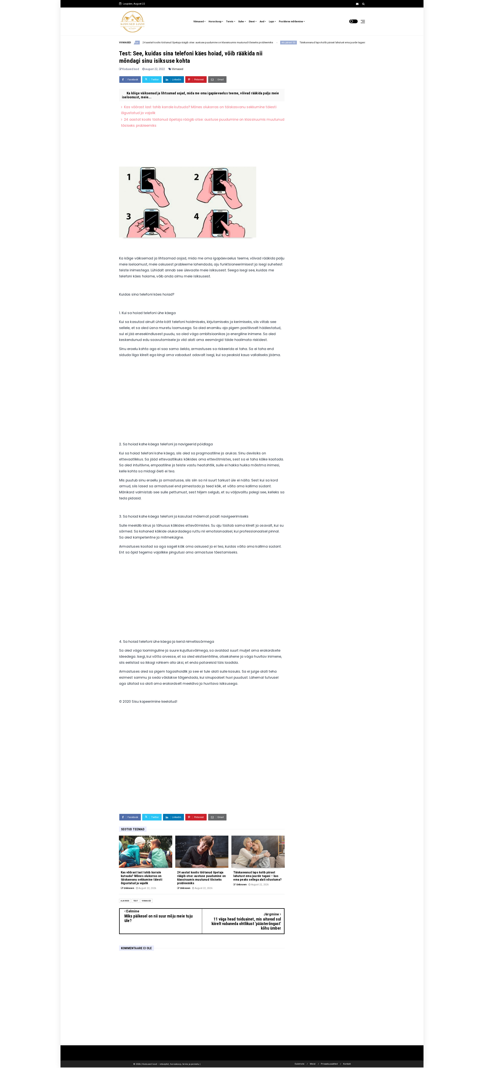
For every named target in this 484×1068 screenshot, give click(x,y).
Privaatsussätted (329, 1064)
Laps (271, 21)
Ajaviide (125, 901)
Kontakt (347, 1064)
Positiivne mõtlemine (291, 21)
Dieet (252, 21)
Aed (262, 21)
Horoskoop (215, 21)
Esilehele (299, 1064)
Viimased (198, 21)
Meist (313, 1064)
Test (135, 901)
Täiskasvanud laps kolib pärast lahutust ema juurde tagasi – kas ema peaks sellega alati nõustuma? (328, 42)
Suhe (241, 21)
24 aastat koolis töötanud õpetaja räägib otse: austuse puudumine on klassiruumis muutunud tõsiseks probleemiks (180, 42)
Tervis (229, 21)
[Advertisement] (202, 414)
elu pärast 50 (261, 42)
